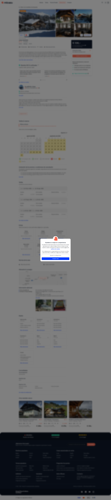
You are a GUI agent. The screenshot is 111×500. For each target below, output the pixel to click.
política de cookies (55, 249)
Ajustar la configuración (55, 255)
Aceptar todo (55, 258)
